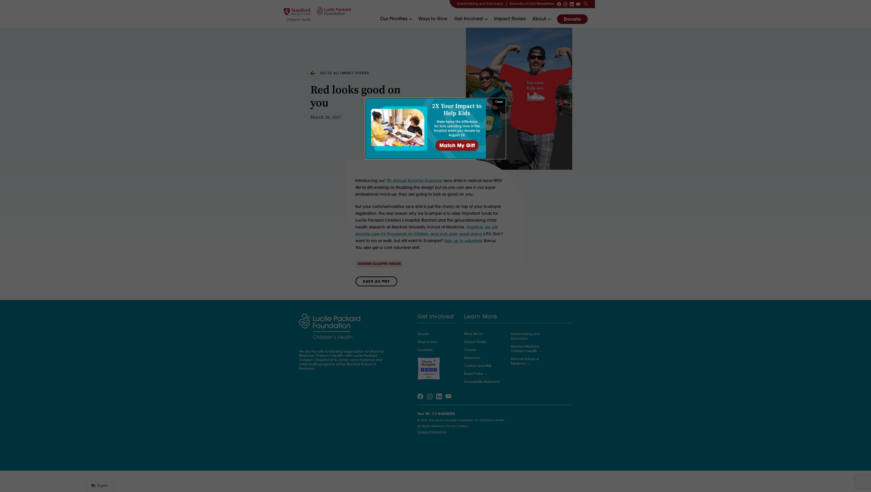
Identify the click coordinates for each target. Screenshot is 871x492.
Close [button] (499, 102)
